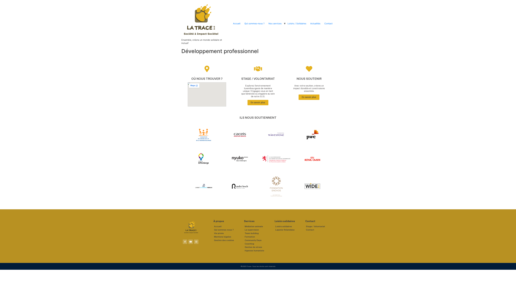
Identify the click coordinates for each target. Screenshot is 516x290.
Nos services (275, 23)
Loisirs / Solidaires (297, 23)
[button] (258, 102)
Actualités (315, 23)
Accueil (236, 23)
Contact (328, 23)
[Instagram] (196, 242)
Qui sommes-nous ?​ (254, 23)
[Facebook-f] (185, 242)
